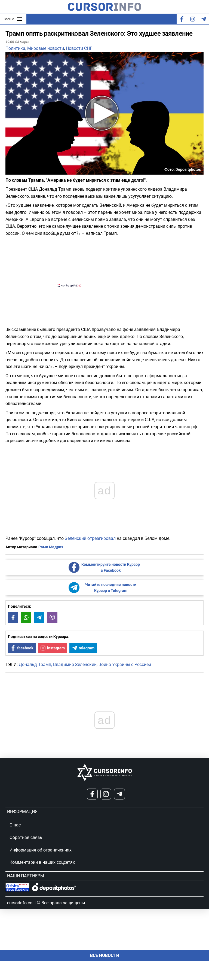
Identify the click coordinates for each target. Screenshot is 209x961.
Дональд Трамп (35, 664)
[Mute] (17, 171)
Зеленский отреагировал (90, 538)
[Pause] (10, 171)
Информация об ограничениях (41, 850)
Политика (15, 48)
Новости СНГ (79, 48)
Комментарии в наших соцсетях (42, 862)
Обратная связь (26, 837)
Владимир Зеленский (75, 664)
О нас (15, 825)
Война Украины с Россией (125, 664)
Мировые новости (45, 48)
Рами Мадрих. (51, 547)
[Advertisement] (100, 261)
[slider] (31, 172)
